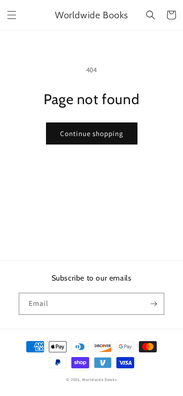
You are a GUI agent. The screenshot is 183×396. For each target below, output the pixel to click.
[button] (11, 15)
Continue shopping (91, 133)
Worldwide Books (99, 379)
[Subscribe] (153, 304)
